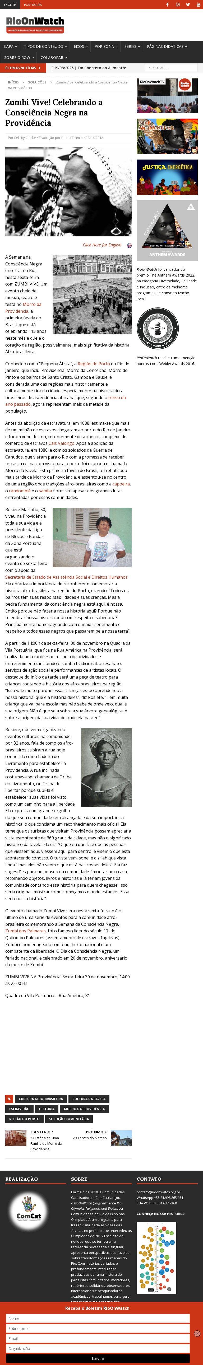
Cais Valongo (62, 443)
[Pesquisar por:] (171, 67)
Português (33, 5)
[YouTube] (198, 4)
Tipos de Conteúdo (43, 46)
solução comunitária (69, 1119)
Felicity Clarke (25, 137)
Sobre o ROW (17, 57)
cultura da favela (88, 1099)
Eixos (79, 46)
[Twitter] (188, 4)
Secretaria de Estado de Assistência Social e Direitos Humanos (66, 577)
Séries (130, 46)
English (10, 5)
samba (45, 491)
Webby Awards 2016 (176, 363)
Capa (8, 46)
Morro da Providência (84, 1109)
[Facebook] (167, 4)
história (46, 1109)
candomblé (20, 491)
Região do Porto (94, 364)
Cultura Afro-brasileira (41, 1099)
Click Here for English (102, 245)
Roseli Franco (72, 137)
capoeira (121, 484)
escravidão (19, 1109)
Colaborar (52, 57)
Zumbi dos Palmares (25, 931)
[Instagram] (177, 4)
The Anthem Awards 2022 (172, 275)
